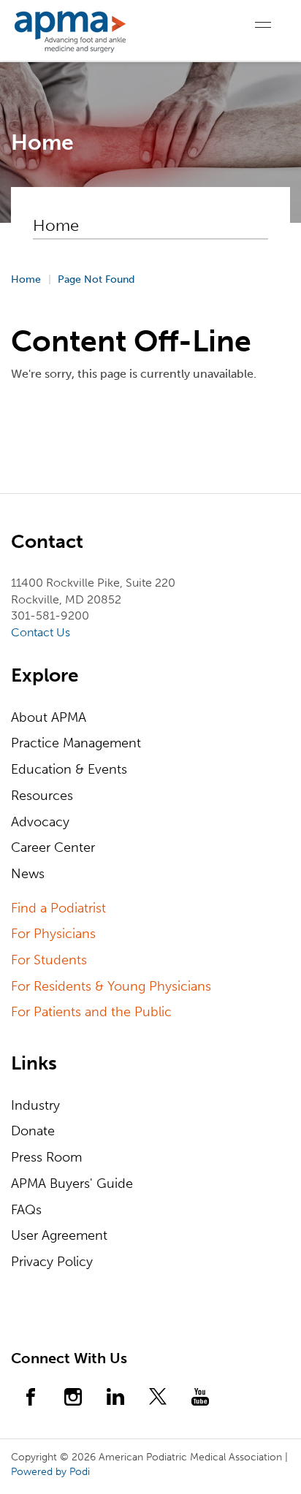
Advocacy (40, 822)
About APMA (48, 717)
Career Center (53, 847)
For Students (49, 960)
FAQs (26, 1210)
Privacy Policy (52, 1262)
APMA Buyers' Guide (72, 1183)
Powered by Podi (50, 1472)
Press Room (46, 1157)
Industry (35, 1105)
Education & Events (69, 769)
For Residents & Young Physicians (111, 986)
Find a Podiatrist (58, 908)
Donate (33, 1131)
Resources (42, 796)
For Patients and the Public (91, 1012)
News (28, 874)
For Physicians (53, 934)
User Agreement (59, 1235)
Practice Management (76, 743)
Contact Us (40, 632)
